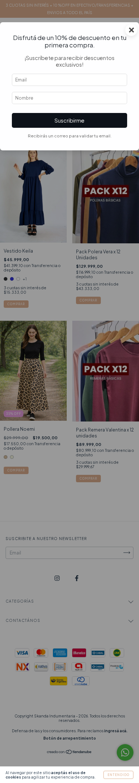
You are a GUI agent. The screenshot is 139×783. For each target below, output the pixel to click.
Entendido (118, 775)
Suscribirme (69, 120)
